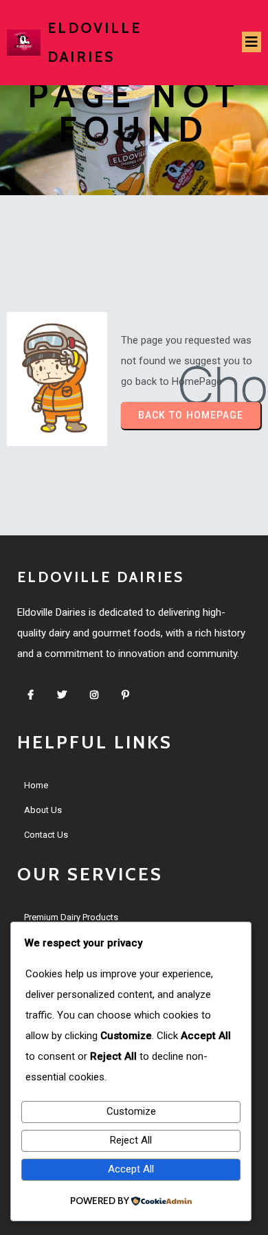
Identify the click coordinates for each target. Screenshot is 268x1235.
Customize (131, 1111)
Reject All (131, 1140)
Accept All (131, 1169)
